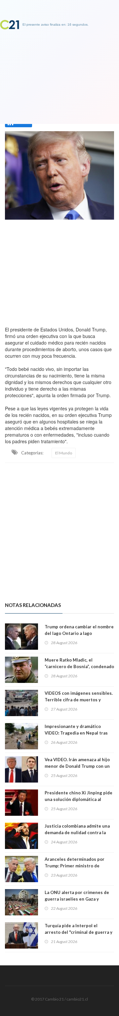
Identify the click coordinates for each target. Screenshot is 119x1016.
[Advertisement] (59, 271)
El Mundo (63, 452)
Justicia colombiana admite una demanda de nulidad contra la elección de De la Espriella (77, 832)
